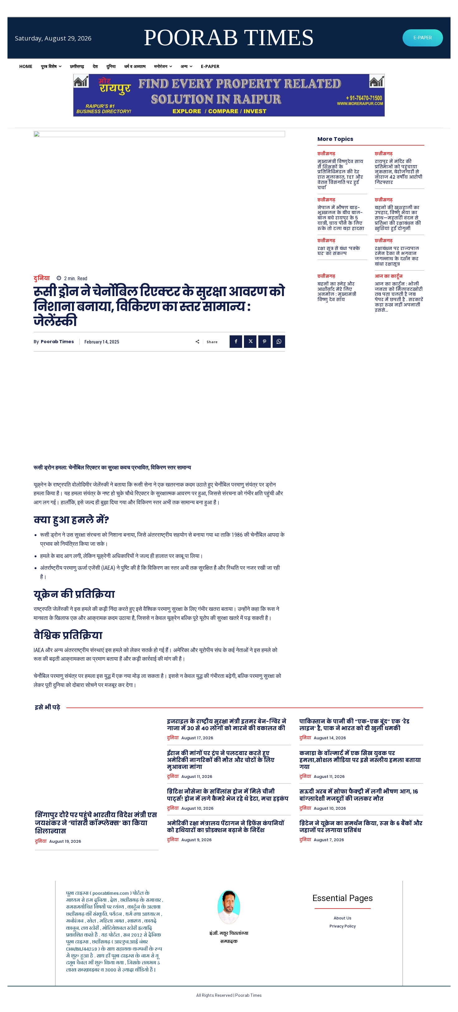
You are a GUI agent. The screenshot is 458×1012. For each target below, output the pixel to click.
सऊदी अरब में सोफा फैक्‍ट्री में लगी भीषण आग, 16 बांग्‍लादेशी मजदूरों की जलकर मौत (358, 795)
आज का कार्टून (389, 276)
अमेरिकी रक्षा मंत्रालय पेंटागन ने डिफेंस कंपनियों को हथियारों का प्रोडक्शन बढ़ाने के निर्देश (225, 827)
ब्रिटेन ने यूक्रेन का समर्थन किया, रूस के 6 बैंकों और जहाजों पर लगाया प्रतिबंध (360, 827)
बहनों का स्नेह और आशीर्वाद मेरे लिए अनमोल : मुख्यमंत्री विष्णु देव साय (336, 292)
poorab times (57, 341)
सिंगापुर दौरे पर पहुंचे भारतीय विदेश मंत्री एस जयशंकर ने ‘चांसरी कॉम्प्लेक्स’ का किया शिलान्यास (96, 823)
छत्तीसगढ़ (326, 154)
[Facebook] (236, 341)
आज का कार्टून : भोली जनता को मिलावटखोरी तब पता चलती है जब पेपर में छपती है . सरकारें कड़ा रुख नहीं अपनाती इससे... (399, 297)
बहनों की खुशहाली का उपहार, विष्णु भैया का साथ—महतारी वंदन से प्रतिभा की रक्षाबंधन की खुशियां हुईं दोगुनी (398, 218)
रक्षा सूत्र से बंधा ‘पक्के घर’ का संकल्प (338, 251)
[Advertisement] (159, 404)
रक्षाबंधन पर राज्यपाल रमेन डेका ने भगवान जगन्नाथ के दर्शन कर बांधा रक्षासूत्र (397, 256)
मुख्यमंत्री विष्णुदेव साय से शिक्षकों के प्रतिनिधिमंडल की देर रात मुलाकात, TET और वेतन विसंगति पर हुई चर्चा (340, 174)
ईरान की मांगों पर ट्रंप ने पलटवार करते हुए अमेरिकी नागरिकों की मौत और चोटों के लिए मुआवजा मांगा (220, 760)
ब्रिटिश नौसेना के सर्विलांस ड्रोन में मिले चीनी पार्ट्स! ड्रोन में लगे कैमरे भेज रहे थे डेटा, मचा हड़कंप (228, 795)
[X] (250, 341)
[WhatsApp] (279, 341)
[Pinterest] (264, 341)
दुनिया (42, 278)
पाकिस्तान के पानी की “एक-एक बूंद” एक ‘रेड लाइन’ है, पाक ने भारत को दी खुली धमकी (354, 725)
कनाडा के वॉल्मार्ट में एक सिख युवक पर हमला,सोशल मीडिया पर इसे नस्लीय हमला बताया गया (360, 760)
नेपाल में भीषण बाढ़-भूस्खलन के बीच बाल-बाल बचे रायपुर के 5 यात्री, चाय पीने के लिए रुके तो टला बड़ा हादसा (340, 218)
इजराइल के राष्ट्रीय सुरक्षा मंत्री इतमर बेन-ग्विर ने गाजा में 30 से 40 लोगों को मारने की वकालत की (226, 725)
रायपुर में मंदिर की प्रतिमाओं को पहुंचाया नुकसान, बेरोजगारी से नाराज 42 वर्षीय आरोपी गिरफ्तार (398, 171)
